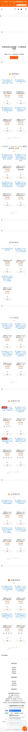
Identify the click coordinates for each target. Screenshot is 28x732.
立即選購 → (14, 57)
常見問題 (14, 683)
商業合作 (14, 671)
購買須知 (14, 681)
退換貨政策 (14, 685)
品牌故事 (14, 667)
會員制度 (14, 669)
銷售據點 (14, 673)
